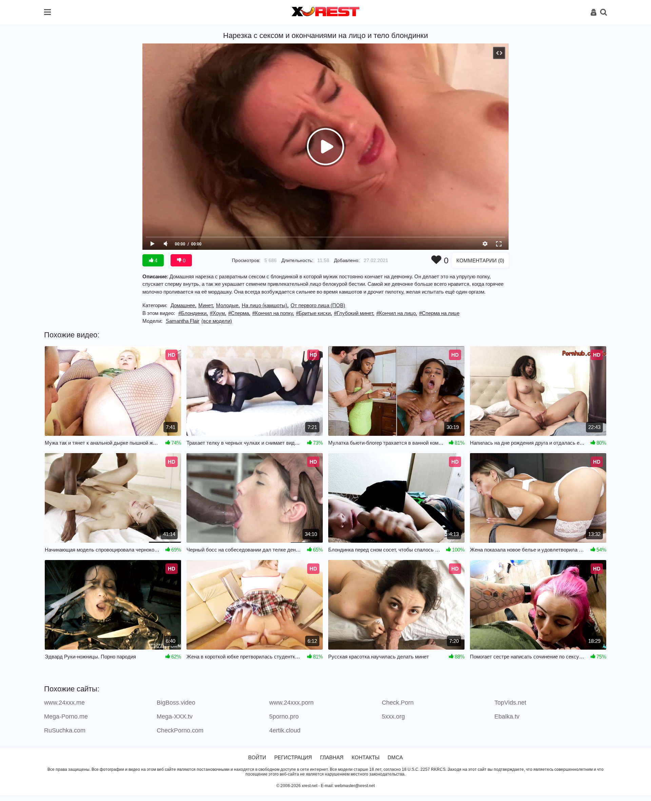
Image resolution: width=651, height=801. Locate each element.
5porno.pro (284, 716)
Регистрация (293, 757)
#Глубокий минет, (354, 313)
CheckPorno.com (180, 730)
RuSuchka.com (64, 730)
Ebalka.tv (506, 716)
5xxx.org (393, 716)
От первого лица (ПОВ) (318, 305)
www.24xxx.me (64, 702)
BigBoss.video (176, 702)
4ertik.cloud (284, 730)
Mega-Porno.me (66, 716)
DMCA (395, 757)
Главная (331, 757)
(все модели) (216, 321)
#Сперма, (239, 313)
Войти (257, 757)
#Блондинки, (193, 313)
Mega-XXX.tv (175, 716)
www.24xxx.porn (291, 702)
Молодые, (228, 305)
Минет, (206, 305)
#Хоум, (218, 313)
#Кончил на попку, (273, 313)
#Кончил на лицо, (396, 313)
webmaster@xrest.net (355, 785)
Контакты (365, 757)
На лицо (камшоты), (265, 305)
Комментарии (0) (480, 260)
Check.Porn (398, 702)
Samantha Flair (182, 321)
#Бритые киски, (314, 313)
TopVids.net (510, 702)
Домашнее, (183, 305)
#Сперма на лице (439, 313)
